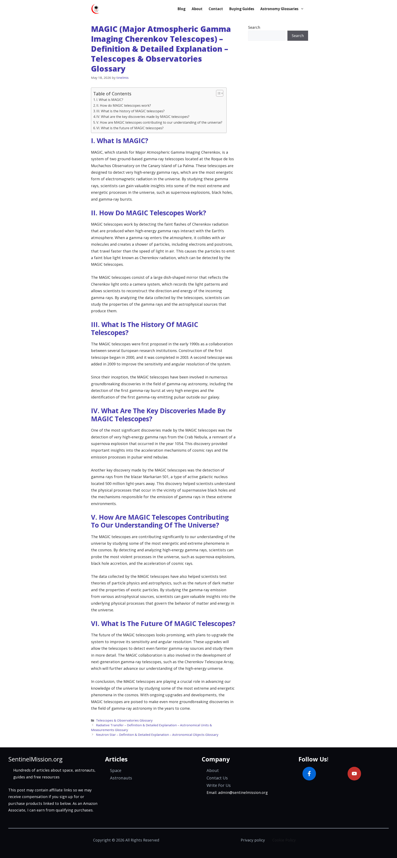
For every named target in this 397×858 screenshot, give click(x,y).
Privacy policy (253, 840)
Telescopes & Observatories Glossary (124, 720)
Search (254, 27)
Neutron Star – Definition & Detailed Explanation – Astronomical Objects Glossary (157, 734)
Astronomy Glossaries (279, 8)
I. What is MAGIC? (109, 99)
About (197, 8)
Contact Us (217, 778)
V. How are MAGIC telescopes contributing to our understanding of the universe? (159, 122)
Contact (216, 8)
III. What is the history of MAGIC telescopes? (130, 111)
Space (115, 770)
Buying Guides (241, 8)
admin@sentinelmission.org (243, 792)
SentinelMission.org (35, 759)
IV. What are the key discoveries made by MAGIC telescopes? (142, 116)
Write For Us (219, 785)
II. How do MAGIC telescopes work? (123, 105)
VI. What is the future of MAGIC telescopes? (130, 128)
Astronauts (121, 778)
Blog (181, 8)
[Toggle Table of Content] (217, 93)
